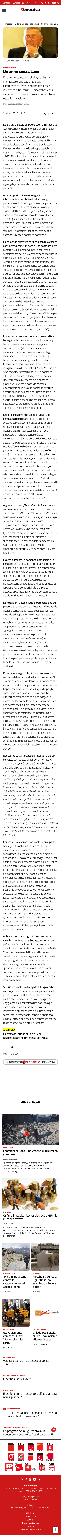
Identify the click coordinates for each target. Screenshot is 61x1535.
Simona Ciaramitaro (10, 1159)
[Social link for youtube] (54, 3)
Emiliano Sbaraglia (40, 1344)
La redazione (18, 3)
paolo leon (14, 1054)
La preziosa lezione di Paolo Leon (22, 1033)
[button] (45, 114)
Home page (7, 24)
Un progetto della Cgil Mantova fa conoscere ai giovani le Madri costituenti (28, 1432)
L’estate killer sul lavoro (17, 1379)
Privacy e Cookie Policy (30, 1529)
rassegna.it (34, 24)
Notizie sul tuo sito (30, 1523)
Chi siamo (30, 1513)
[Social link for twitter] (42, 3)
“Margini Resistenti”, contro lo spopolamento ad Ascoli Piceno (15, 1281)
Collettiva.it (30, 1485)
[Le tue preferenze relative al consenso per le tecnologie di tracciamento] (55, 1530)
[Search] (35, 3)
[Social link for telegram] (58, 3)
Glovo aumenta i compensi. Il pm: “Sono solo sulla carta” (13, 1337)
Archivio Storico (21, 24)
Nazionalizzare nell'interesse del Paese (25, 1037)
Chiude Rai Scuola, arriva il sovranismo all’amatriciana (45, 1336)
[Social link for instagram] (49, 3)
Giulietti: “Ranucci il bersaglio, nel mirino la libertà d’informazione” (32, 1414)
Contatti (6, 3)
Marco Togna (8, 1347)
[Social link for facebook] (46, 3)
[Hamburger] (4, 10)
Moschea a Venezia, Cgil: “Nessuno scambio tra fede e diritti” (45, 1281)
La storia (30, 1526)
